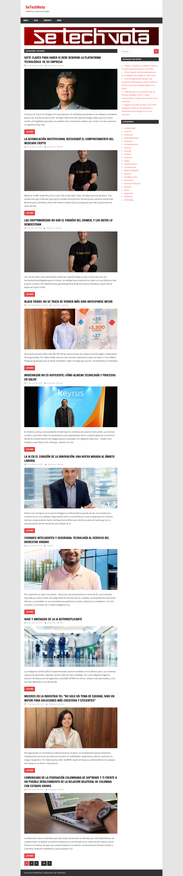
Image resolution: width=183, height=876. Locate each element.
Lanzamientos (130, 167)
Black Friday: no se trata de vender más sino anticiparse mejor (68, 301)
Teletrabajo (129, 200)
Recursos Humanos (132, 183)
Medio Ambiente (131, 170)
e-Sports (127, 131)
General (127, 154)
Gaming (127, 151)
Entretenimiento (131, 144)
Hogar (126, 160)
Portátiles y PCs (130, 177)
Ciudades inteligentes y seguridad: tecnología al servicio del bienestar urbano (66, 540)
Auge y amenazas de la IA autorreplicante (53, 619)
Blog (36, 20)
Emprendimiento (131, 138)
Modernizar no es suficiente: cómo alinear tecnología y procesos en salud (70, 377)
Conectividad (129, 128)
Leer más (29, 132)
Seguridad (128, 193)
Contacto (47, 20)
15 (44, 863)
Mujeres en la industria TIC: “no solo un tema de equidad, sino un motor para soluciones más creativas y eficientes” (69, 698)
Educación (128, 134)
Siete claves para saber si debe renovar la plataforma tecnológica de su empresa (62, 59)
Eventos (127, 147)
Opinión (60, 65)
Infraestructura (130, 164)
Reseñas (127, 187)
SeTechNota (35, 7)
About (25, 20)
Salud (126, 190)
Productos (128, 180)
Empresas (52, 65)
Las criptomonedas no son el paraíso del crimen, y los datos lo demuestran (68, 222)
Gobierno (128, 157)
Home (59, 20)
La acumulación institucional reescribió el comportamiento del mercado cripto (69, 141)
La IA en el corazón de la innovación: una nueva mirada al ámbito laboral (69, 458)
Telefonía (128, 196)
